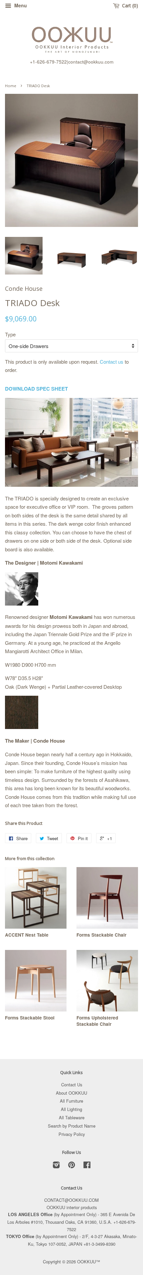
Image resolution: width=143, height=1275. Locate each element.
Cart (128, 5)
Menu (20, 5)
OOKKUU (86, 1261)
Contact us (111, 361)
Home (10, 85)
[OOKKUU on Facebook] (87, 1166)
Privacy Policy (72, 1134)
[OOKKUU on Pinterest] (71, 1166)
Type (10, 334)
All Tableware (71, 1117)
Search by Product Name (71, 1126)
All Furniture (71, 1101)
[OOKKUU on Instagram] (56, 1166)
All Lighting (71, 1109)
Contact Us (71, 1084)
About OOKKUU (71, 1093)
